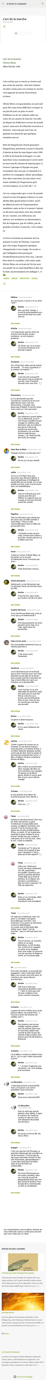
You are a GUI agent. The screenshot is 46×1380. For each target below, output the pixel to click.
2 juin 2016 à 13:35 (31, 1062)
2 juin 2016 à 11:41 (26, 1007)
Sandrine (15, 668)
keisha (21, 307)
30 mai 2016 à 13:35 (31, 413)
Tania (13, 913)
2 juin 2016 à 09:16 (31, 983)
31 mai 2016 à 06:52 (31, 619)
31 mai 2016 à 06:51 (31, 565)
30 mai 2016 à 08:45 (25, 297)
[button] (4, 26)
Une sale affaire (8, 1312)
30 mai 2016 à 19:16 (23, 551)
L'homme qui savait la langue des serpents (18, 1273)
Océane (14, 791)
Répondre (15, 323)
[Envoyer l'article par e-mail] (4, 276)
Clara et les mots (18, 641)
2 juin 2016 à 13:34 (31, 1021)
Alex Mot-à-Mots (19, 449)
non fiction (24, 278)
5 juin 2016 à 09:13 (25, 1148)
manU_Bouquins (18, 581)
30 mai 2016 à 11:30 (23, 472)
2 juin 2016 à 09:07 (20, 967)
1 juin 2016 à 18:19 (31, 937)
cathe (13, 472)
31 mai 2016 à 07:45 (31, 651)
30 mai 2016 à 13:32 (31, 373)
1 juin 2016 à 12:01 (30, 863)
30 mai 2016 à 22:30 (33, 610)
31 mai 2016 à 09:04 (24, 716)
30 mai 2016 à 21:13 (33, 581)
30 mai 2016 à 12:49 (26, 514)
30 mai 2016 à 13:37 (31, 530)
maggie (14, 1148)
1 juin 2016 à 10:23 (31, 763)
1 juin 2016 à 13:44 (31, 893)
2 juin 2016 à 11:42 (26, 1051)
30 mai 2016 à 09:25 (27, 362)
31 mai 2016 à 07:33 (34, 641)
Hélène (14, 297)
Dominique (16, 395)
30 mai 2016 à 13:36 (31, 490)
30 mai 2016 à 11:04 (34, 449)
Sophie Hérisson (18, 610)
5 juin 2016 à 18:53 (31, 1130)
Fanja (13, 816)
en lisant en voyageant (16, 4)
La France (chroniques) (10, 1352)
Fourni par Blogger (24, 1377)
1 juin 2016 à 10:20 (31, 844)
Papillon (14, 514)
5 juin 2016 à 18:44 (25, 1108)
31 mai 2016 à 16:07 (24, 741)
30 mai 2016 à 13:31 (31, 307)
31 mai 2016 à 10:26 (31, 686)
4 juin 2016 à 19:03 (29, 1082)
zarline (14, 741)
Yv (12, 967)
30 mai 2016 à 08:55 (24, 328)
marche (14, 278)
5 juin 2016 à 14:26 (31, 1094)
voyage (34, 278)
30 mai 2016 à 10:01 (28, 395)
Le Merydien (16, 1082)
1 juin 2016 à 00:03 (23, 816)
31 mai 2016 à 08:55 (26, 668)
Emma (13, 716)
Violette (15, 1007)
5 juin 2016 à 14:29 (31, 1170)
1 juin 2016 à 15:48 (23, 913)
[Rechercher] (42, 4)
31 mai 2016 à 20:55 (25, 791)
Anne (13, 551)
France (6, 278)
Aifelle (14, 328)
